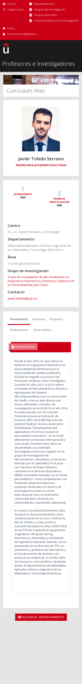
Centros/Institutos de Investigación (56, 20)
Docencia (39, 319)
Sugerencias (15, 9)
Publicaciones (19, 330)
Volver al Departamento (42, 617)
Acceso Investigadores (21, 34)
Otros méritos (42, 330)
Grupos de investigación (50, 9)
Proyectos (56, 319)
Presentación (19, 319)
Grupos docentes (45, 15)
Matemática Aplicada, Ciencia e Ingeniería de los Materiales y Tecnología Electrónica (39, 248)
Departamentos (44, 4)
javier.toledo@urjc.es (22, 298)
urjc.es (11, 4)
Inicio (10, 28)
